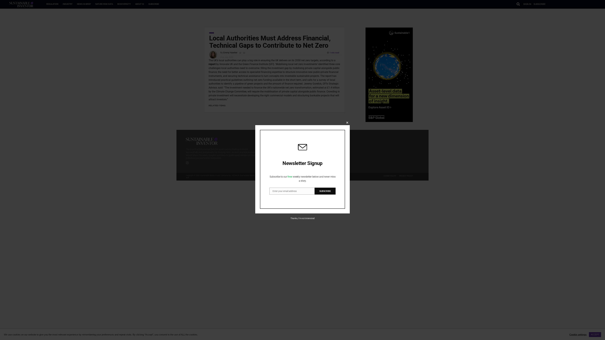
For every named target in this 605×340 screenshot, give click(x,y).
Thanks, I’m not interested (302, 218)
